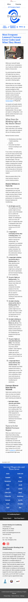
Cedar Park (20, 473)
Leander (20, 488)
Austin (7, 473)
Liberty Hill (8, 492)
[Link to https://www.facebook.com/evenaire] (4, 543)
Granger (20, 481)
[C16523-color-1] (14, 9)
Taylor (7, 503)
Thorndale (20, 503)
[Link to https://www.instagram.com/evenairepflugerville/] (8, 543)
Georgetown (8, 481)
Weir (20, 507)
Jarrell (20, 485)
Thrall (7, 507)
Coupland (7, 477)
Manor (20, 492)
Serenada (7, 500)
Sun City (20, 500)
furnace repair (9, 100)
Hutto (7, 485)
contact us (12, 450)
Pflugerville (8, 496)
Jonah (7, 488)
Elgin (20, 477)
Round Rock (20, 496)
